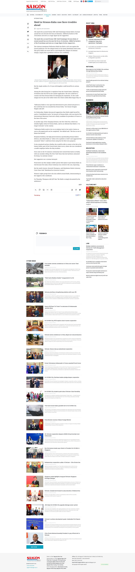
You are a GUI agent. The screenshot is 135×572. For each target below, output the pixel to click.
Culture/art (75, 14)
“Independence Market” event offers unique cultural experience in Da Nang (96, 202)
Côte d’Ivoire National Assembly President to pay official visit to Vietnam (62, 534)
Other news (31, 261)
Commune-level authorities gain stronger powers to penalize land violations (96, 267)
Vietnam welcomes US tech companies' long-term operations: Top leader (96, 41)
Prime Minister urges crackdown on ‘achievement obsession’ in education (95, 165)
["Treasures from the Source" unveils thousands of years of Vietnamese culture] (91, 211)
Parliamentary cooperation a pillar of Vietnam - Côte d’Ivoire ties (62, 462)
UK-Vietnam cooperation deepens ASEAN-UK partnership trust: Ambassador (62, 434)
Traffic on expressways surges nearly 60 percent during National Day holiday (96, 90)
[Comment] (28, 47)
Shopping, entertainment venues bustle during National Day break (97, 117)
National (32, 14)
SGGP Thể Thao (51, 1)
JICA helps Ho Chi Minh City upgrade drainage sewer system (61, 505)
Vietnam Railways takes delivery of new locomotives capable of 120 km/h (96, 138)
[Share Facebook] (28, 27)
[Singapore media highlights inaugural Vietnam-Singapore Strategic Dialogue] (34, 481)
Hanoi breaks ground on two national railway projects (97, 81)
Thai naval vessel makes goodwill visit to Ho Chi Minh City (60, 405)
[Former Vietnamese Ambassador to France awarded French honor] (34, 368)
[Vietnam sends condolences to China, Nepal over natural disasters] (34, 339)
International (47, 14)
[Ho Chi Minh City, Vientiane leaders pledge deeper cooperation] (34, 382)
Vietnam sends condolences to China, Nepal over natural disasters (63, 335)
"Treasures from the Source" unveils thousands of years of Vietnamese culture (91, 219)
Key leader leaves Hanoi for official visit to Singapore (98, 52)
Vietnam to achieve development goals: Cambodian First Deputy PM (62, 520)
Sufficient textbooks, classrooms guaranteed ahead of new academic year (96, 152)
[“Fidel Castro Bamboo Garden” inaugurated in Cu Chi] (34, 282)
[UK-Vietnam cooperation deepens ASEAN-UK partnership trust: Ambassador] (34, 439)
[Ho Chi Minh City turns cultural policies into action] (103, 211)
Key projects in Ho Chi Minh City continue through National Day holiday (97, 70)
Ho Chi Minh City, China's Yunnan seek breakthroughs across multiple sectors (97, 61)
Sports (69, 14)
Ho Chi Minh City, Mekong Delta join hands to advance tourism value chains (97, 133)
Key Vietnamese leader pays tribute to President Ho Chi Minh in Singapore (62, 449)
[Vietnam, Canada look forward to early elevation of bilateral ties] (34, 495)
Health (59, 14)
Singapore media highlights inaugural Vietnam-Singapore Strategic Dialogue (60, 477)
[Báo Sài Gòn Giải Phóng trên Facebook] (81, 1)
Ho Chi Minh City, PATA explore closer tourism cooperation (60, 320)
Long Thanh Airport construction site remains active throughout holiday (95, 85)
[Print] (28, 39)
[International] (28, 51)
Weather (105, 14)
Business (54, 14)
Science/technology (87, 14)
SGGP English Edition (36, 8)
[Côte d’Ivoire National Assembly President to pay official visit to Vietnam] (34, 538)
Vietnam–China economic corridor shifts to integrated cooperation (98, 56)
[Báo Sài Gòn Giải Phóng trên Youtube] (83, 1)
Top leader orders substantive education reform (96, 179)
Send (77, 248)
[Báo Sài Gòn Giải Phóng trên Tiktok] (86, 1)
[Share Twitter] (28, 31)
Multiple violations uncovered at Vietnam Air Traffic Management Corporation (95, 247)
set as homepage (104, 564)
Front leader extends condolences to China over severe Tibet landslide (62, 264)
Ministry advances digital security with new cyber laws (97, 276)
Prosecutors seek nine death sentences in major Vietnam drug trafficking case (96, 271)
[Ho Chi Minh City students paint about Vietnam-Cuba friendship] (34, 396)
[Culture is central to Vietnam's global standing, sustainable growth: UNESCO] (103, 228)
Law (80, 14)
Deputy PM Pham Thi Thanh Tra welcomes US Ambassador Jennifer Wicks (61, 307)
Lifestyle (96, 14)
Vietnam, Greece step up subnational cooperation (58, 349)
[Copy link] (28, 43)
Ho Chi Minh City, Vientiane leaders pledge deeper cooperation (62, 377)
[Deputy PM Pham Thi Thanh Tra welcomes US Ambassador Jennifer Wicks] (34, 311)
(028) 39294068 (30, 565)
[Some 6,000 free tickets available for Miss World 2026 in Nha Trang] (91, 228)
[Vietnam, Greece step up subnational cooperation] (34, 353)
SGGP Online (43, 1)
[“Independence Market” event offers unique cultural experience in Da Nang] (97, 192)
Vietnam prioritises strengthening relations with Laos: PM (60, 292)
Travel (100, 14)
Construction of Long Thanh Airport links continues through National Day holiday (96, 95)
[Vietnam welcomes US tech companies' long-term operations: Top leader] (97, 31)
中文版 (69, 1)
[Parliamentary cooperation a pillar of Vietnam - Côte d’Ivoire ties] (34, 467)
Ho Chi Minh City (39, 14)
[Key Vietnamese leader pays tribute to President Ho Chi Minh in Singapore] (34, 453)
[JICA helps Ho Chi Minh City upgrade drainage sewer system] (34, 509)
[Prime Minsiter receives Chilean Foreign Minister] (34, 424)
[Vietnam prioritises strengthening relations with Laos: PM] (34, 297)
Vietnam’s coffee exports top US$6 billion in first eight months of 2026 (97, 129)
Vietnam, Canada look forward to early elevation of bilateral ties (62, 491)
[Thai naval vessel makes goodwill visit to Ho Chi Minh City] (34, 410)
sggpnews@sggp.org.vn (32, 567)
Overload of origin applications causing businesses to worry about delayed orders (96, 143)
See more (34, 547)
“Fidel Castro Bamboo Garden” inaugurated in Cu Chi (59, 278)
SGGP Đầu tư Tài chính (61, 1)
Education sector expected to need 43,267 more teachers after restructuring (96, 170)
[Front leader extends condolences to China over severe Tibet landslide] (34, 268)
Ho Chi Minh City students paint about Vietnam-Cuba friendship (62, 391)
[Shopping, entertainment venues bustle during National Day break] (97, 108)
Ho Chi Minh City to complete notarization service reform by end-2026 (96, 262)
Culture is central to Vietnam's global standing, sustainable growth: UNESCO (103, 236)
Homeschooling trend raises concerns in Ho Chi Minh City (97, 175)
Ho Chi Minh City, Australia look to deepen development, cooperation (98, 47)
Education (64, 14)
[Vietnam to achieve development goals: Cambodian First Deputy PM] (34, 524)
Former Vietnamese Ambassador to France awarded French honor (63, 363)
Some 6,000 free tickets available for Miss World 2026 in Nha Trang (91, 235)
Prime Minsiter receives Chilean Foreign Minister (58, 420)
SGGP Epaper (76, 1)
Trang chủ (27, 14)
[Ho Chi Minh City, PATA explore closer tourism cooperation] (34, 325)
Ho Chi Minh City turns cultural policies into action (103, 218)
